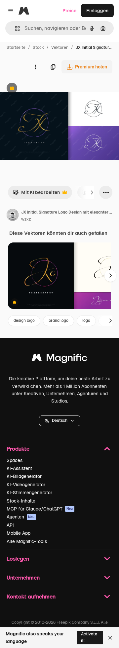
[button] (59, 421)
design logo (24, 320)
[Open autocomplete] (15, 28)
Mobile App (18, 533)
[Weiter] (92, 192)
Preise (69, 11)
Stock (38, 47)
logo (86, 320)
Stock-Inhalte (21, 501)
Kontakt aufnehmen (31, 596)
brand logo (58, 320)
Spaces (14, 460)
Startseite (16, 47)
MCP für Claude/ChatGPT (40, 509)
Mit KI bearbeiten (36, 194)
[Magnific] (59, 359)
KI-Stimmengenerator (29, 493)
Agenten (21, 517)
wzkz (26, 219)
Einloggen (97, 11)
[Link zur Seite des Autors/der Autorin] (13, 216)
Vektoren (59, 47)
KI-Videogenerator (26, 485)
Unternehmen (23, 577)
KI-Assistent (19, 468)
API (10, 525)
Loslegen (18, 558)
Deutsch (59, 420)
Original (42, 89)
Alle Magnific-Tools (27, 541)
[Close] (110, 638)
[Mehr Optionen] (35, 66)
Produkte (18, 448)
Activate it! (89, 637)
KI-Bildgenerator (24, 476)
